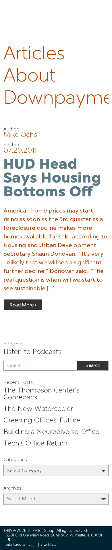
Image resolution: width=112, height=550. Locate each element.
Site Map (48, 545)
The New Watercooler (38, 409)
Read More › (22, 305)
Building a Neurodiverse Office (51, 432)
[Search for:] (40, 366)
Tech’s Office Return (35, 443)
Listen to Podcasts (32, 352)
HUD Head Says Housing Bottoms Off (52, 179)
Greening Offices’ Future (41, 420)
